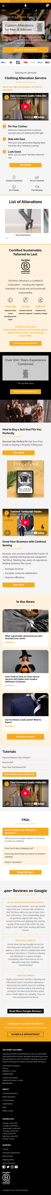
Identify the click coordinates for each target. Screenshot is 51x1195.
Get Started (25, 165)
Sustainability (7, 1104)
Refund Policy (7, 1156)
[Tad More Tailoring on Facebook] (3, 1167)
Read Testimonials (25, 392)
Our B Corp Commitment (25, 343)
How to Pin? (7, 762)
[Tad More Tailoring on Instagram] (12, 1167)
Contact (5, 1149)
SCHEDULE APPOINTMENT (25, 1034)
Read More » (10, 642)
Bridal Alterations (8, 1097)
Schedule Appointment (11, 1153)
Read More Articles (25, 737)
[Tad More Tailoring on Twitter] (8, 1167)
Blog (4, 1107)
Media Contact (7, 1111)
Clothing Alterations (9, 1093)
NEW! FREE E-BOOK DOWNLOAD (19, 774)
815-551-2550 (7, 1083)
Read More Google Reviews (25, 1011)
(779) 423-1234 (7, 1074)
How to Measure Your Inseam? (16, 757)
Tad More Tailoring (21, 1190)
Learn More (18, 585)
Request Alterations (25, 50)
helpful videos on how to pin (32, 838)
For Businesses (8, 1100)
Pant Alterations (23, 235)
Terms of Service (8, 1163)
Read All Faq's (25, 872)
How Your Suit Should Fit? (14, 767)
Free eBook (18, 453)
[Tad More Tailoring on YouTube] (16, 1167)
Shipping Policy (8, 1160)
